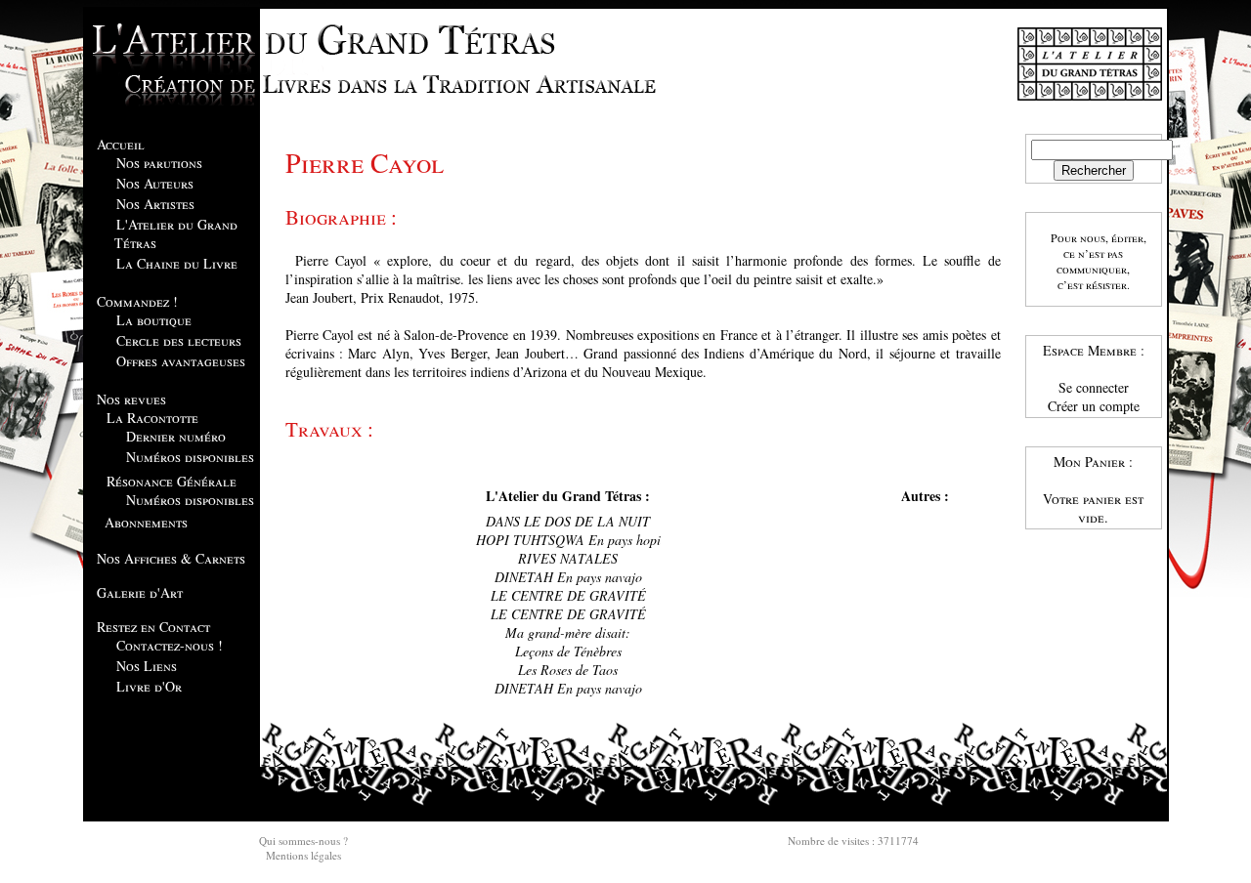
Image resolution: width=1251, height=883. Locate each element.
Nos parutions (159, 162)
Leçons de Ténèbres (568, 651)
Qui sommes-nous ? (303, 840)
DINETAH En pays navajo (568, 577)
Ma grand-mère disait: (567, 632)
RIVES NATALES (568, 558)
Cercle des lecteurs (178, 340)
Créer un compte (1094, 406)
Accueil (121, 144)
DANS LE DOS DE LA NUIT (568, 521)
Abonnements (146, 522)
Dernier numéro (176, 436)
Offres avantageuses (180, 361)
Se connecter (1093, 387)
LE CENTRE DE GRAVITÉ (568, 595)
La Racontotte (152, 417)
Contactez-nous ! (169, 645)
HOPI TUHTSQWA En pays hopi (568, 539)
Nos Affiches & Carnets (171, 558)
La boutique (154, 320)
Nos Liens (146, 665)
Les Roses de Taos (568, 669)
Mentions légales (303, 855)
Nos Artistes (155, 203)
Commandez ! (137, 301)
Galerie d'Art (140, 592)
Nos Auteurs (155, 183)
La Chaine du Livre (176, 263)
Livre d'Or (149, 686)
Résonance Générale (172, 481)
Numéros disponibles (190, 456)
